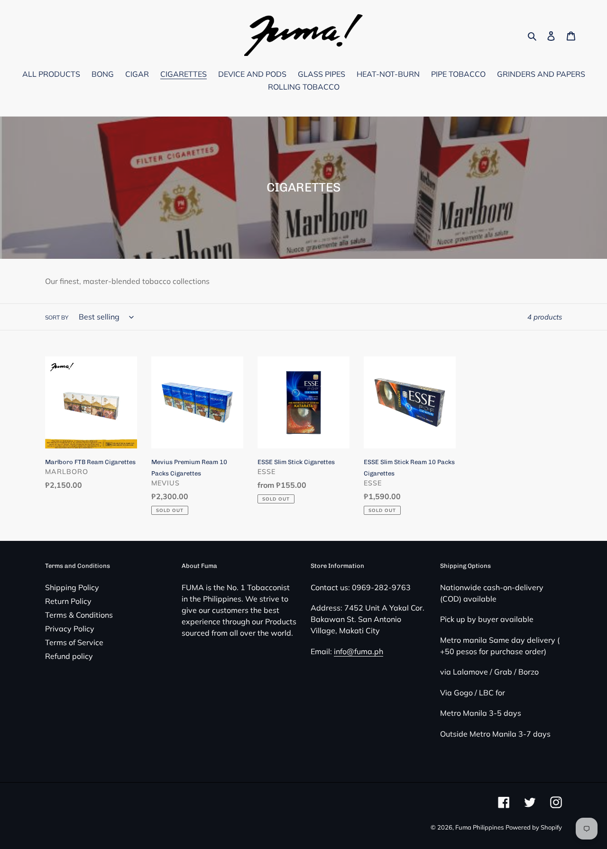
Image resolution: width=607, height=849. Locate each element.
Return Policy (68, 601)
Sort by (56, 317)
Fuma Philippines (479, 827)
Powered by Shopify (534, 827)
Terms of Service (74, 642)
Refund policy (69, 656)
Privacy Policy (69, 628)
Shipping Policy (72, 587)
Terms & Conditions (79, 615)
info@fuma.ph (358, 651)
